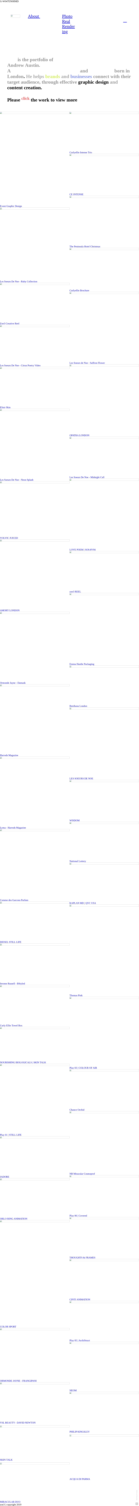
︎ (125, 20)
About (34, 16)
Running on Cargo (136, 1495)
